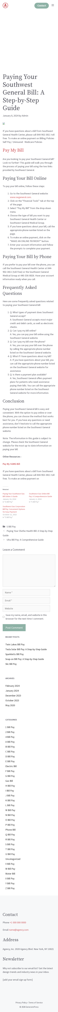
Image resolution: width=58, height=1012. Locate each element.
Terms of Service (35, 1002)
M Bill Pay (10, 810)
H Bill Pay (10, 785)
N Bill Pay (10, 815)
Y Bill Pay (9, 883)
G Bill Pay (10, 776)
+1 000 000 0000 (18, 922)
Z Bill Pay (10, 888)
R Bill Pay (10, 839)
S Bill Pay (11, 526)
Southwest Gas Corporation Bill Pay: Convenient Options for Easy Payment (14, 509)
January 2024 (12, 690)
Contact (41, 5)
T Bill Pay (10, 849)
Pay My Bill (13, 150)
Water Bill (10, 873)
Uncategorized (12, 859)
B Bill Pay (10, 746)
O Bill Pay (10, 819)
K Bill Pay (10, 800)
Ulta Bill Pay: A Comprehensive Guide (25, 539)
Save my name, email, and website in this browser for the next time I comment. (26, 616)
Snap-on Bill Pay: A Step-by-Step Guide (24, 659)
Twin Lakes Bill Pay (15, 644)
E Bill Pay (10, 761)
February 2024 (12, 685)
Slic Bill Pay (11, 663)
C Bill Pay (10, 751)
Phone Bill (10, 829)
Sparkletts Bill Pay (14, 654)
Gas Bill (9, 780)
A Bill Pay (10, 741)
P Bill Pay (10, 824)
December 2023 (13, 695)
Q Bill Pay (10, 834)
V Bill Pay (9, 863)
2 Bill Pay (9, 732)
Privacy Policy (21, 1002)
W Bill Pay (10, 868)
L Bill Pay (9, 805)
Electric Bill (11, 766)
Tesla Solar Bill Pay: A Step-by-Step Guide (26, 649)
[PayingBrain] (5, 5)
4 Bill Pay (9, 736)
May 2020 (10, 705)
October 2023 (12, 700)
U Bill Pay (10, 854)
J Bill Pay (9, 795)
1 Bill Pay (9, 727)
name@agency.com (19, 929)
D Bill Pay (10, 756)
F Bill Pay (9, 771)
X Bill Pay (9, 878)
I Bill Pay (9, 790)
